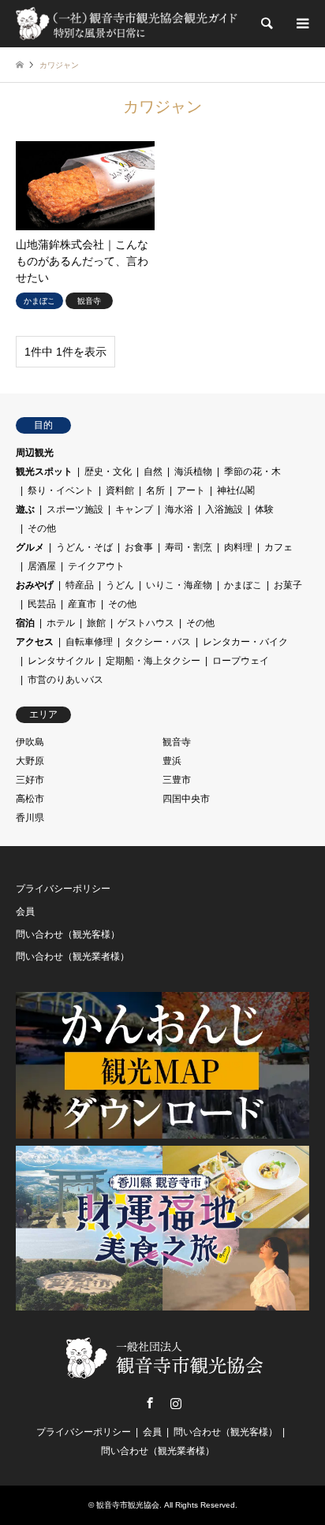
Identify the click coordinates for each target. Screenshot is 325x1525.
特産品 (79, 585)
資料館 (120, 490)
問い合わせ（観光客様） (68, 934)
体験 (264, 509)
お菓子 (288, 585)
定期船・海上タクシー (153, 660)
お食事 (139, 547)
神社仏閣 (236, 490)
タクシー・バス (158, 641)
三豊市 (176, 779)
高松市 (30, 798)
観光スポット (44, 471)
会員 (25, 911)
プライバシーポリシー (63, 888)
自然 (153, 471)
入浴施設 (224, 509)
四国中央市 (186, 798)
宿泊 (25, 622)
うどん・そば (84, 547)
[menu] (301, 23)
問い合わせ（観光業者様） (72, 956)
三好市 (30, 779)
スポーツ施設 (75, 509)
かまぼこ (243, 585)
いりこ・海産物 (179, 585)
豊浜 (171, 760)
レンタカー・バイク (245, 641)
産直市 (82, 604)
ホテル (61, 622)
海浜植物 (193, 471)
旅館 (96, 622)
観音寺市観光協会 (127, 1505)
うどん (120, 585)
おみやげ (35, 585)
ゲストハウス (146, 622)
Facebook (149, 1402)
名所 (155, 490)
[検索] (266, 23)
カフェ (278, 547)
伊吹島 (30, 742)
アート (191, 490)
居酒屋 (42, 566)
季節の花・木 (252, 471)
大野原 (30, 760)
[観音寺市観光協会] (128, 23)
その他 (42, 528)
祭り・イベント (61, 490)
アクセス (35, 641)
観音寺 (176, 742)
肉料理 (238, 547)
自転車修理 (89, 641)
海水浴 (179, 509)
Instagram (175, 1402)
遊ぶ (25, 509)
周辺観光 (35, 452)
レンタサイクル (61, 660)
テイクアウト (96, 566)
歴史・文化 (108, 471)
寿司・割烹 (188, 547)
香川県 (30, 817)
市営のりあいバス (65, 679)
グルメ (30, 547)
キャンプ (134, 509)
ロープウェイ (240, 660)
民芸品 (42, 604)
